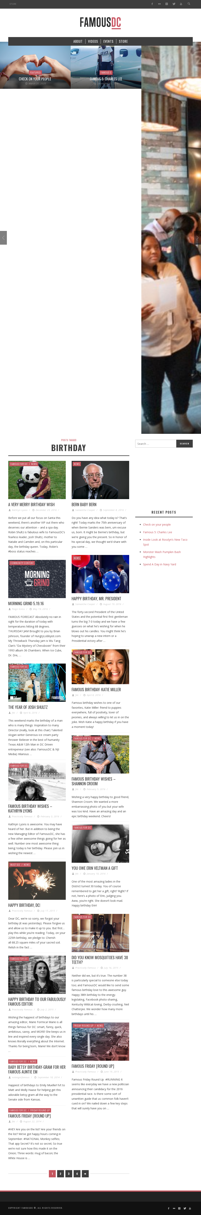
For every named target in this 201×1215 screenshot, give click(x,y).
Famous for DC (19, 464)
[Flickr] (159, 4)
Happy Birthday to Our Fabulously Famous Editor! (37, 1001)
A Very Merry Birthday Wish (31, 504)
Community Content (22, 563)
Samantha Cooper (85, 510)
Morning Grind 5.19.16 (26, 603)
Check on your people (35, 78)
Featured (35, 72)
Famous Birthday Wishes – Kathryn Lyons (30, 808)
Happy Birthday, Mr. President (96, 598)
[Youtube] (181, 4)
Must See (15, 864)
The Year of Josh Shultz (28, 707)
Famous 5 (106, 72)
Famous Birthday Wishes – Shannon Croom (94, 781)
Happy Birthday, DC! (24, 905)
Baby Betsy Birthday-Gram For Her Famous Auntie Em (37, 1069)
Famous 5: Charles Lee (106, 78)
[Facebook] (152, 4)
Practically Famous (22, 816)
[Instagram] (166, 4)
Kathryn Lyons (20, 510)
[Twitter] (173, 4)
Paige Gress (18, 609)
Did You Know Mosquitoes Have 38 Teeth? (100, 959)
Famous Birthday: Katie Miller (96, 689)
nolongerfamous (21, 1077)
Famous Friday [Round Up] (93, 1066)
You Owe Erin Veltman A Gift (95, 868)
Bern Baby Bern (84, 504)
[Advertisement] (168, 477)
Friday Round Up (83, 1025)
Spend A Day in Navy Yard (159, 564)
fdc (77, 695)
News (34, 464)
